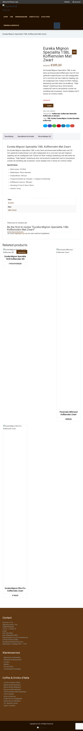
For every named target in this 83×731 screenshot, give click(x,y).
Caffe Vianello (9, 694)
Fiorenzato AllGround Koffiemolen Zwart (68, 413)
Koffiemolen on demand (51, 116)
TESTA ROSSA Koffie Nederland (15, 692)
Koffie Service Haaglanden (13, 699)
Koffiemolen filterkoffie (69, 114)
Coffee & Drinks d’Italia (12, 682)
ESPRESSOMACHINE (21, 17)
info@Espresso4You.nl (14, 631)
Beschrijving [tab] (9, 136)
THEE (11, 17)
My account (76, 2)
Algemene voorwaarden (12, 657)
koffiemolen (47, 120)
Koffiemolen (56, 114)
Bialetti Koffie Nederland (12, 685)
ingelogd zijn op (20, 233)
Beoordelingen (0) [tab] (44, 136)
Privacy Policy (8, 667)
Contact (6, 662)
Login (16, 2)
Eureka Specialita (73, 118)
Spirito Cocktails (9, 706)
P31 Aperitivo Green (11, 703)
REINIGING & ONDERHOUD (11, 25)
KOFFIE (6, 17)
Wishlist (67, 2)
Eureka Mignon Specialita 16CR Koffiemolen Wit (15, 257)
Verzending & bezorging (12, 669)
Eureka (53, 118)
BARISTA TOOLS (34, 17)
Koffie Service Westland (12, 701)
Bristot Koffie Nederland (12, 687)
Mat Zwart (12, 210)
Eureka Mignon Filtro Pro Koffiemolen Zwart (15, 589)
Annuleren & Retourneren (13, 660)
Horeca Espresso (10, 696)
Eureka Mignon (62, 118)
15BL (49, 118)
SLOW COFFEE (45, 17)
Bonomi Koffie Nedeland (12, 689)
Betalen (6, 664)
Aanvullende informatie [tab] (26, 136)
